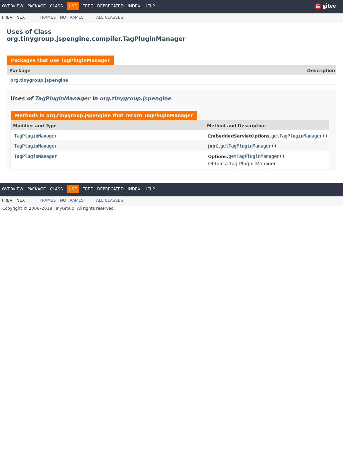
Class (56, 6)
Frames (48, 17)
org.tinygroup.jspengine (39, 80)
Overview (12, 6)
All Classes (109, 17)
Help (149, 6)
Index (134, 6)
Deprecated (110, 6)
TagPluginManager (85, 60)
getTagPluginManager (296, 136)
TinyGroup (64, 208)
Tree (88, 6)
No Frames (72, 17)
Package (36, 6)
